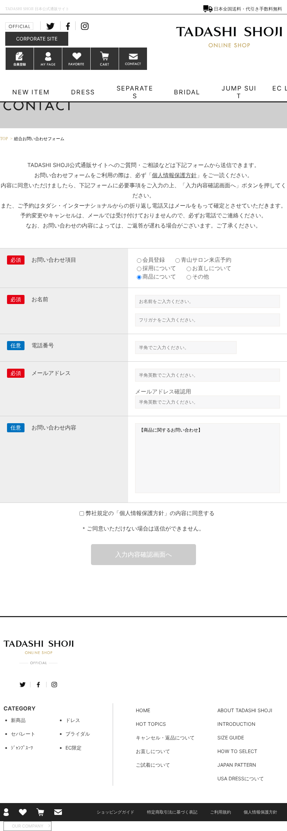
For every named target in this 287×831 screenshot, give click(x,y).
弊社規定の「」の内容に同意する (150, 513)
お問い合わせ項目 (53, 259)
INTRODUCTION (236, 724)
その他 (200, 276)
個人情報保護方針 (174, 175)
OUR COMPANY (27, 826)
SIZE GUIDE (230, 737)
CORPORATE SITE (36, 39)
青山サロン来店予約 (206, 259)
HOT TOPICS (151, 724)
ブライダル (77, 734)
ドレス (72, 720)
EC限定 (73, 748)
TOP (4, 138)
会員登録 (153, 259)
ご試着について (153, 765)
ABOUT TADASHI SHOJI (244, 710)
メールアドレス (51, 372)
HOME (143, 710)
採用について (159, 268)
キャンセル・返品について (165, 737)
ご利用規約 (220, 812)
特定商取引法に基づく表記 (172, 812)
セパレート (23, 734)
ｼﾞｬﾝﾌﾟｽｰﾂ (22, 748)
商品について (159, 276)
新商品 (18, 720)
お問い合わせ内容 (53, 427)
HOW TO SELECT (237, 751)
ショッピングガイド (115, 812)
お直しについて (211, 268)
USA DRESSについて (240, 778)
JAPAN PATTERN (236, 765)
